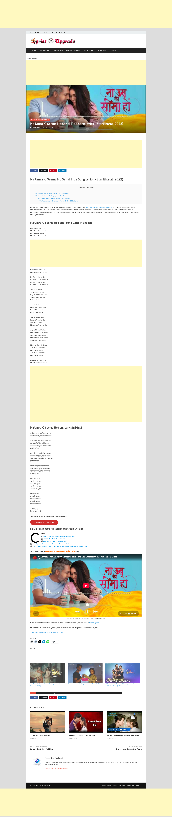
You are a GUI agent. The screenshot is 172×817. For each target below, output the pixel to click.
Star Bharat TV (117, 693)
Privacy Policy (106, 785)
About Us (54, 32)
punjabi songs (45, 50)
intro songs (102, 50)
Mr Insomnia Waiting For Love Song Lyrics (123, 735)
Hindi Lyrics (40, 693)
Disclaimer (130, 785)
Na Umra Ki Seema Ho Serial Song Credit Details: (54, 198)
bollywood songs (73, 50)
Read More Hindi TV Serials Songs (44, 522)
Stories (113, 50)
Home (34, 50)
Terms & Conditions (119, 785)
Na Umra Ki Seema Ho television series (99, 207)
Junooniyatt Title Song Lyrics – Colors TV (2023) (46, 632)
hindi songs (58, 50)
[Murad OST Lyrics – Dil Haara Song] (86, 722)
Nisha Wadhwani (48, 128)
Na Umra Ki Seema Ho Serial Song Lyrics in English (52, 193)
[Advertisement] (59, 14)
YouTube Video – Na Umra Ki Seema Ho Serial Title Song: (59, 201)
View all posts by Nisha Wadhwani (57, 768)
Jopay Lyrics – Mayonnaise (40, 735)
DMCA (138, 785)
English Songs (89, 50)
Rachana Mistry (67, 693)
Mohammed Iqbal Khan (53, 693)
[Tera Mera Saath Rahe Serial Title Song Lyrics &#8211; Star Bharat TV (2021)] (48, 673)
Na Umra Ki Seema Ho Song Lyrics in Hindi (49, 196)
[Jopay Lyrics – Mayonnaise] (47, 722)
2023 (32, 119)
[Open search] (140, 50)
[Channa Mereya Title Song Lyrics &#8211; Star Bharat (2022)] (85, 673)
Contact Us (62, 32)
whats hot (46, 119)
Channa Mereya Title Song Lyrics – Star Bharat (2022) (84, 684)
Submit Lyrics (46, 32)
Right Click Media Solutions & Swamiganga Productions (92, 693)
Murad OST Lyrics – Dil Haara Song (82, 735)
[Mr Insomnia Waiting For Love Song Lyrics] (124, 722)
